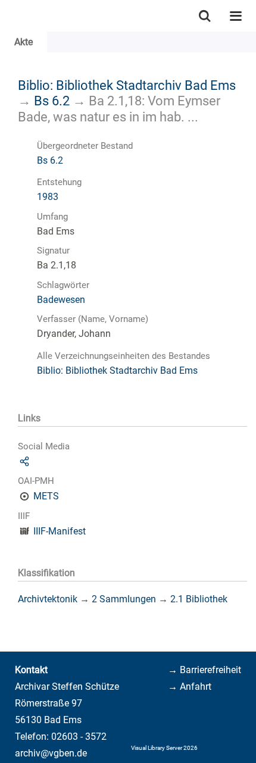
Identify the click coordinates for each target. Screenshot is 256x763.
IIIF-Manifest (59, 531)
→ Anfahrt (189, 686)
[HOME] (6, 15)
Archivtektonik (47, 599)
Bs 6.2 (52, 100)
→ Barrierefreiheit (204, 670)
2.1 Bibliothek (198, 599)
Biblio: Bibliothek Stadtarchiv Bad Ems (127, 85)
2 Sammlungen (124, 599)
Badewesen (61, 299)
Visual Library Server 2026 (164, 748)
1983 (47, 196)
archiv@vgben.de (51, 753)
